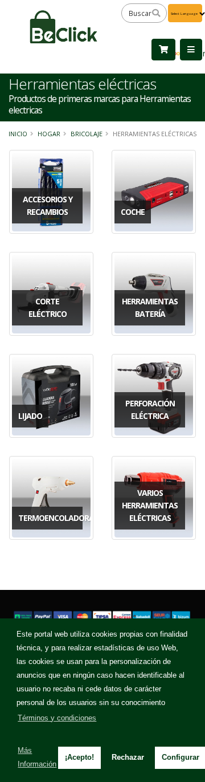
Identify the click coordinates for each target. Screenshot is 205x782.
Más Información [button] (37, 757)
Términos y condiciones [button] (57, 718)
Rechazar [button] (128, 757)
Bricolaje (86, 133)
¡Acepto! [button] (79, 757)
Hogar (49, 133)
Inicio (18, 133)
